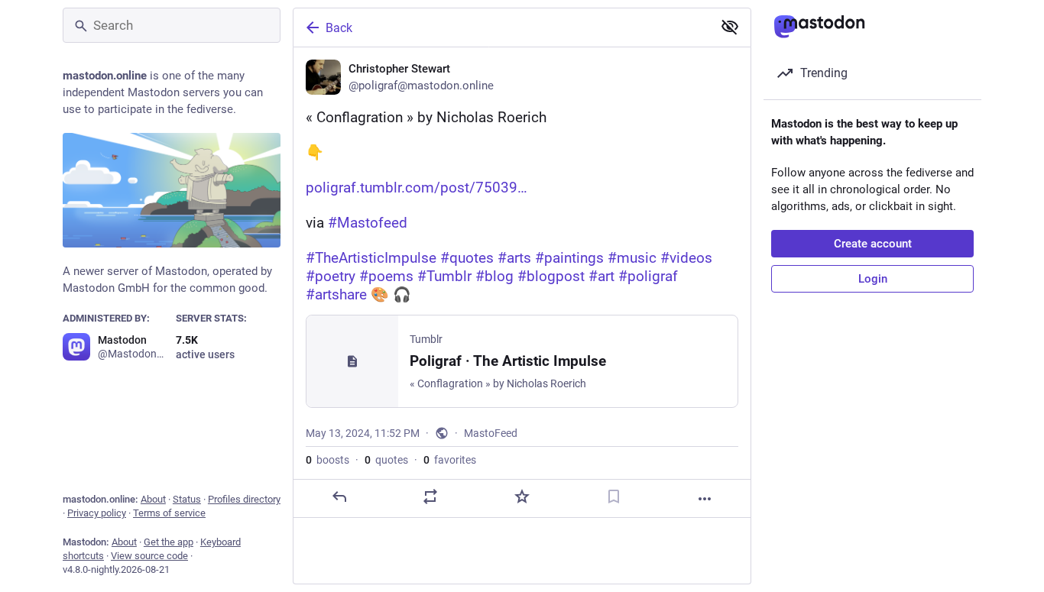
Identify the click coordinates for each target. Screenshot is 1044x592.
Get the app (168, 542)
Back (339, 28)
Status (187, 499)
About (153, 499)
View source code (149, 555)
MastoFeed (490, 433)
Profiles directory (244, 499)
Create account (873, 244)
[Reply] (339, 496)
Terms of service (169, 513)
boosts (327, 460)
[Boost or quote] (430, 496)
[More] (704, 499)
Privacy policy (96, 513)
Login (872, 279)
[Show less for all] (730, 26)
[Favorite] (522, 496)
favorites (449, 460)
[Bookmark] (614, 496)
